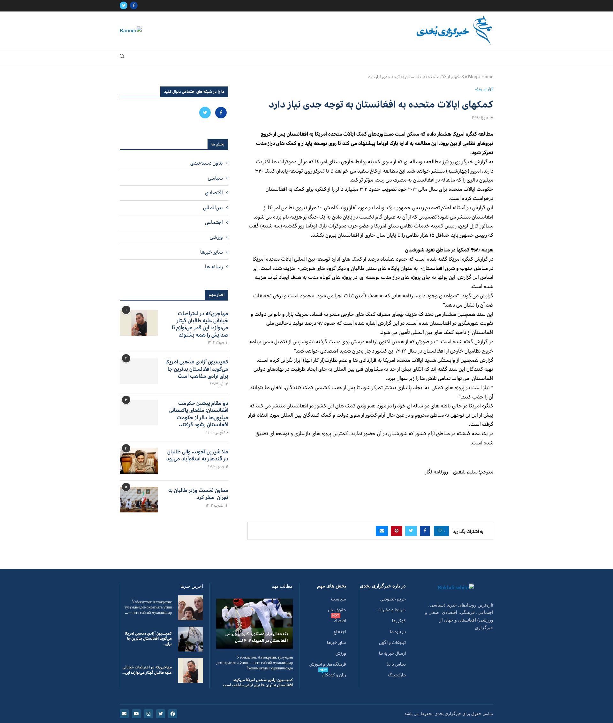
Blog (472, 77)
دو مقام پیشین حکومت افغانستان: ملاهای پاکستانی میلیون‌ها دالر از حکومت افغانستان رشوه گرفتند (198, 414)
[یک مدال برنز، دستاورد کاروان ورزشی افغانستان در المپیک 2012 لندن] (254, 624)
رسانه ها (214, 266)
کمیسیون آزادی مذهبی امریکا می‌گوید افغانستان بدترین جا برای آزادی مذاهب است (196, 369)
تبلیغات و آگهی (392, 642)
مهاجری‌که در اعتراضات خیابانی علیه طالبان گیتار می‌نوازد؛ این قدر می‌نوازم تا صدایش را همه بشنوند (200, 324)
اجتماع (340, 632)
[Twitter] (123, 6)
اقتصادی (214, 192)
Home (487, 77)
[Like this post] (440, 531)
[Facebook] (134, 6)
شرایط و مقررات (391, 610)
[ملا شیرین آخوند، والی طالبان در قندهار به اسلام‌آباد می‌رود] (139, 461)
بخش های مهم (331, 586)
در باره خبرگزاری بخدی (383, 586)
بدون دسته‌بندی (206, 163)
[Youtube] (136, 713)
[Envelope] (124, 713)
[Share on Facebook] (425, 531)
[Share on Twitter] (411, 531)
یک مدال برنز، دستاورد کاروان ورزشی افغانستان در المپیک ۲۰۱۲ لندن (256, 637)
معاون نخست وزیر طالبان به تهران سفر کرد (198, 494)
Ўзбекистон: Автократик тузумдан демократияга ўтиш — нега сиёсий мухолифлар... (148, 607)
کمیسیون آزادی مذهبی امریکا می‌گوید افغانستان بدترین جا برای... (148, 638)
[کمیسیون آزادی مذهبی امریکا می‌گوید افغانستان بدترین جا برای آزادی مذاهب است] (139, 371)
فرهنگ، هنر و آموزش (327, 664)
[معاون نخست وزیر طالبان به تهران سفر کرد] (139, 499)
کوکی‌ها (399, 621)
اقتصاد (340, 621)
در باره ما (398, 632)
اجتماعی (214, 222)
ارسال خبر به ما (392, 653)
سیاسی (215, 178)
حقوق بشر (337, 610)
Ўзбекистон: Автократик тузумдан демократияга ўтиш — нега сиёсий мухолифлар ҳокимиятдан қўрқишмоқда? (254, 662)
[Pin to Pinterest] (396, 531)
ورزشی (216, 237)
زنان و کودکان (334, 675)
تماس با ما (396, 664)
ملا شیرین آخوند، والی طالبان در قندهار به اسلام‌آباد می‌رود (197, 455)
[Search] (122, 57)
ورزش (341, 653)
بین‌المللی (213, 207)
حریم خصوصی (393, 599)
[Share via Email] (382, 531)
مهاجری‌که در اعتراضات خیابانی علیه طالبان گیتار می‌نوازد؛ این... (147, 670)
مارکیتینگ (397, 675)
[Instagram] (148, 713)
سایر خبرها (211, 252)
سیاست (338, 599)
